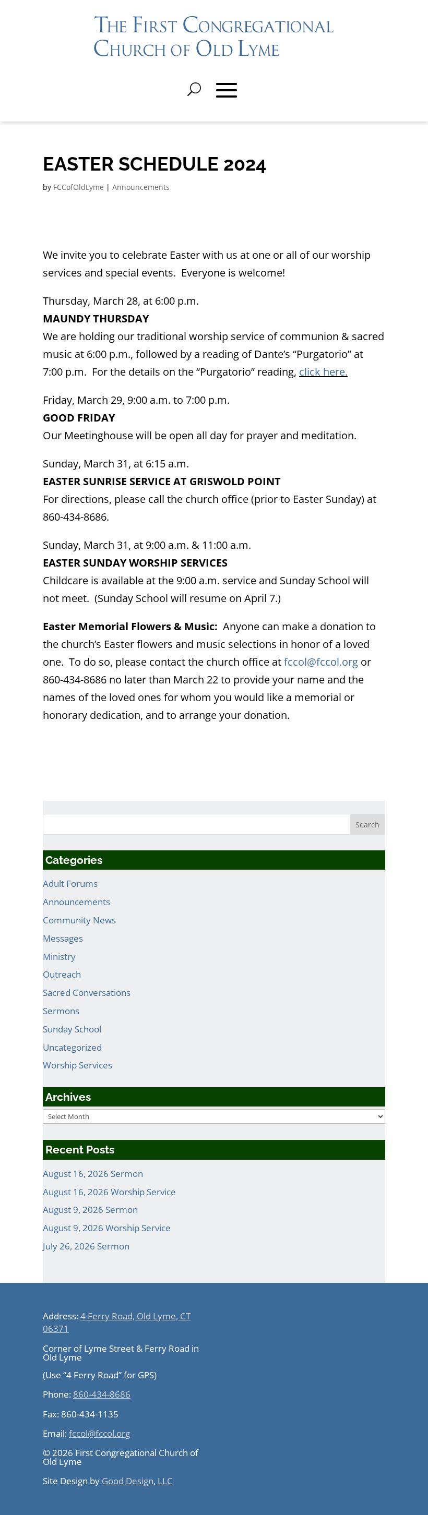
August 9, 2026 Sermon (90, 1210)
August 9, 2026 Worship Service (107, 1228)
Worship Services (77, 1065)
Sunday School (72, 1029)
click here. (323, 372)
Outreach (62, 974)
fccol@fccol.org (321, 662)
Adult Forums (70, 883)
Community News (79, 920)
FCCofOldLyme (78, 187)
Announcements (141, 187)
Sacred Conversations (86, 993)
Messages (63, 938)
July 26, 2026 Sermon (86, 1246)
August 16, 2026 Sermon (93, 1174)
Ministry (59, 957)
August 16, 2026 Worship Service (109, 1192)
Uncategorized (72, 1047)
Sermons (61, 1011)
